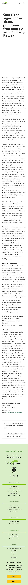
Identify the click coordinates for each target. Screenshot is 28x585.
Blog (14, 555)
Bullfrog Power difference (14, 548)
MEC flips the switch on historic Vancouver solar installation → (14, 435)
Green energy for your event (14, 509)
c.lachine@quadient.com (14, 412)
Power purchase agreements (14, 491)
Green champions (14, 523)
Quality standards (14, 538)
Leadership (14, 552)
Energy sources (14, 536)
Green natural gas (14, 488)
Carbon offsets (14, 493)
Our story (14, 550)
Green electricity (14, 486)
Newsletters (14, 557)
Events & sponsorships (14, 495)
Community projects (14, 521)
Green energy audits (14, 534)
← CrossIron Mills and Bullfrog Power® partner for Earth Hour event (13, 425)
